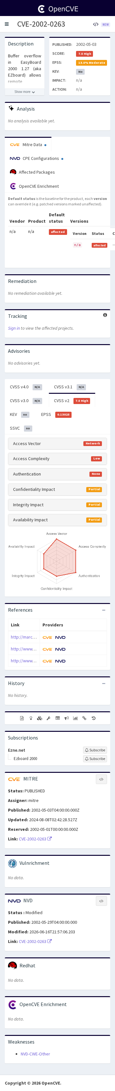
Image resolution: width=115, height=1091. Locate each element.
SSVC (20, 428)
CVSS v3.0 (25, 400)
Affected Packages (36, 172)
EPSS (55, 414)
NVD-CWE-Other (35, 1054)
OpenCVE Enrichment (38, 186)
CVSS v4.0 (25, 387)
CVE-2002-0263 (41, 24)
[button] (6, 24)
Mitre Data (32, 144)
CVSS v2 (71, 400)
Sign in (14, 328)
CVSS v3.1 (69, 387)
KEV (18, 414)
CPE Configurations (41, 158)
